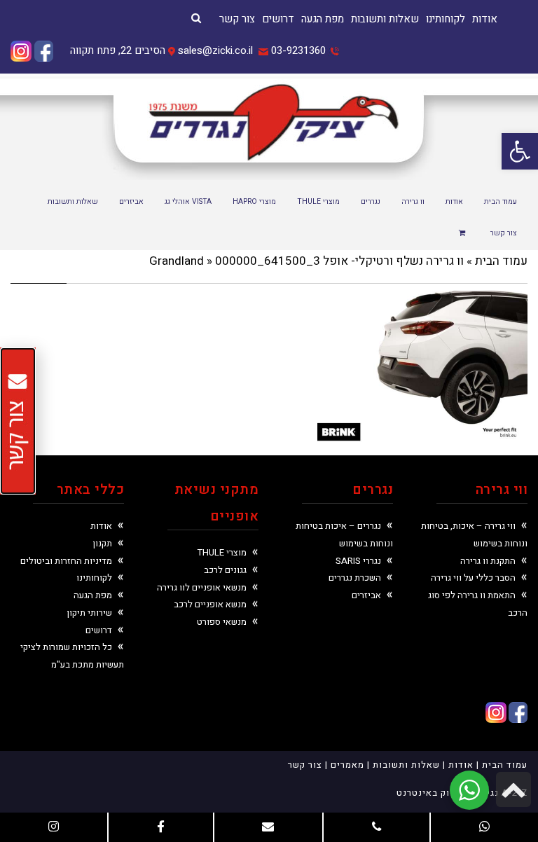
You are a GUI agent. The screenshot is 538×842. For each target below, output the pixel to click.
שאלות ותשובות (385, 19)
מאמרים (347, 764)
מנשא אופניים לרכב (210, 604)
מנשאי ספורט (222, 621)
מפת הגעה (322, 19)
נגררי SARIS (358, 560)
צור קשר (237, 19)
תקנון (102, 543)
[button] (520, 151)
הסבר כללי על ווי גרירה (473, 577)
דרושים (278, 19)
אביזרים (366, 595)
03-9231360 (298, 50)
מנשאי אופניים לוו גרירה (202, 587)
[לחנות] (464, 234)
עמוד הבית (501, 261)
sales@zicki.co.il (215, 50)
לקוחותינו (445, 19)
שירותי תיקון (89, 612)
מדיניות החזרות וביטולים (66, 560)
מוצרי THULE (222, 552)
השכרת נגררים (355, 577)
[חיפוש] (196, 18)
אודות (484, 19)
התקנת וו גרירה (488, 560)
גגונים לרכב (225, 570)
